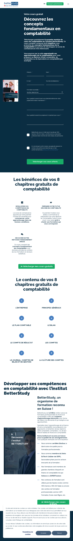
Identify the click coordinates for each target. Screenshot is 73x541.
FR (44, 3)
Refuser (59, 533)
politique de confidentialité (50, 150)
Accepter (43, 533)
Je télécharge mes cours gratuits (36, 266)
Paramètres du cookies (28, 533)
